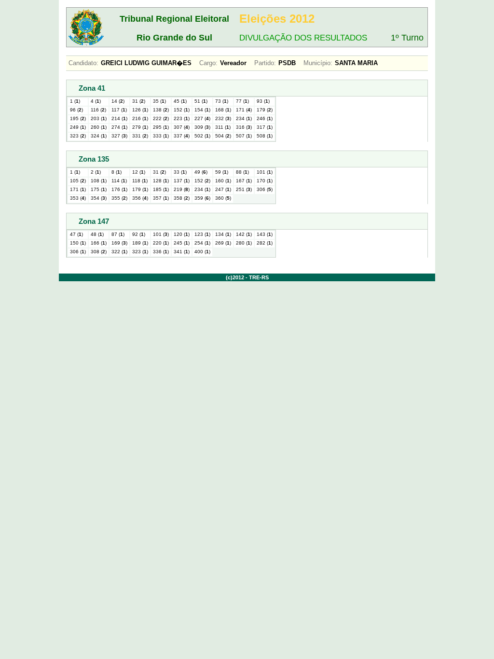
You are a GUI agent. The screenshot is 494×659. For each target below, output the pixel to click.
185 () (161, 189)
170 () (265, 180)
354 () (99, 198)
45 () (180, 101)
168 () (223, 109)
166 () (99, 243)
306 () (265, 189)
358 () (182, 198)
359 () (202, 198)
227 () (202, 118)
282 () (265, 243)
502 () (202, 135)
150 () (78, 243)
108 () (99, 180)
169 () (119, 243)
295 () (161, 127)
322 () (119, 251)
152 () (182, 109)
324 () (99, 135)
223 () (182, 118)
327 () (119, 135)
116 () (98, 109)
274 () (119, 127)
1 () (75, 101)
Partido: (265, 63)
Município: (317, 63)
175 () (99, 189)
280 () (244, 243)
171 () (244, 109)
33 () (180, 172)
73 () (221, 101)
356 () (140, 198)
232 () (223, 118)
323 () (78, 135)
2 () (96, 172)
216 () (140, 118)
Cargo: (208, 63)
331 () (140, 135)
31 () (138, 101)
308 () (99, 251)
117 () (119, 109)
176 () (119, 189)
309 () (202, 127)
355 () (119, 198)
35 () (159, 101)
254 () (202, 243)
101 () (265, 172)
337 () (182, 135)
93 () (263, 101)
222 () (161, 118)
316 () (244, 127)
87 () (117, 234)
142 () (244, 234)
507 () (244, 135)
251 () (244, 189)
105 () (78, 180)
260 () (99, 127)
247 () (223, 189)
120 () (182, 234)
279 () (140, 127)
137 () (182, 180)
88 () (242, 172)
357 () (161, 198)
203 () (99, 118)
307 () (182, 127)
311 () (223, 127)
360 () (223, 198)
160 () (223, 180)
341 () (182, 251)
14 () (117, 101)
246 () (265, 118)
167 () (244, 180)
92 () (138, 234)
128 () (161, 180)
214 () (119, 118)
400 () (202, 251)
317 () (265, 127)
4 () (96, 101)
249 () (78, 127)
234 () (244, 118)
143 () (265, 234)
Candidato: (83, 63)
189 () (140, 243)
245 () (182, 243)
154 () (202, 109)
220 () (161, 243)
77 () (242, 101)
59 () (221, 172)
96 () (76, 109)
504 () (223, 135)
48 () (97, 234)
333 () (161, 135)
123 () (202, 234)
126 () (140, 109)
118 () (140, 180)
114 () (119, 180)
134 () (223, 234)
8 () (116, 172)
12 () (138, 172)
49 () (200, 172)
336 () (161, 251)
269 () (223, 243)
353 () (78, 198)
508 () (265, 135)
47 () (76, 234)
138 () (161, 109)
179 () (265, 109)
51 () (200, 101)
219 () (182, 189)
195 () (78, 118)
